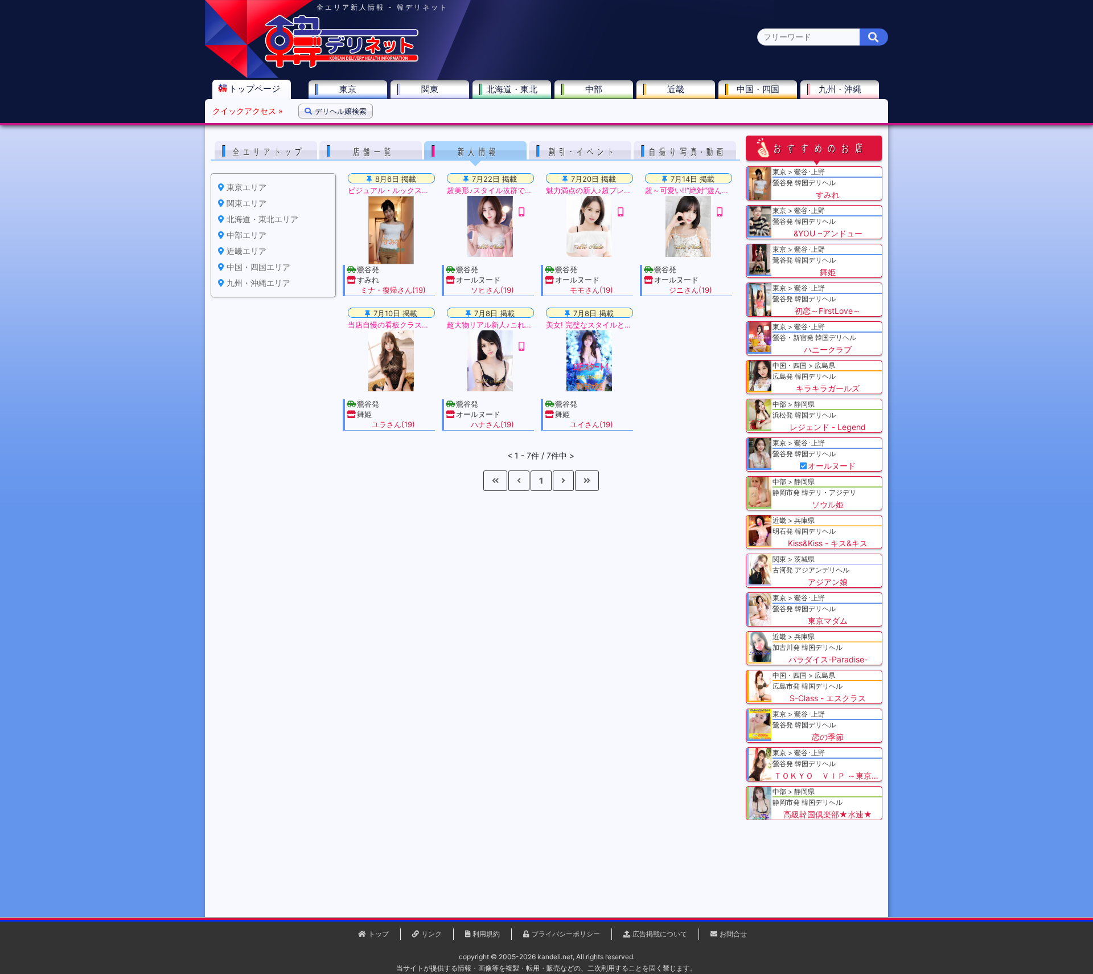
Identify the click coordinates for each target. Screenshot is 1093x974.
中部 (593, 89)
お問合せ (733, 934)
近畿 (675, 89)
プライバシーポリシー (566, 934)
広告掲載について (659, 934)
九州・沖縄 (840, 89)
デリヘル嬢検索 (341, 111)
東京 (347, 89)
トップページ (254, 88)
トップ (378, 934)
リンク (431, 934)
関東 (429, 89)
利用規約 (486, 934)
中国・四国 (758, 89)
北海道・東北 (511, 89)
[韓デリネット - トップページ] (341, 65)
